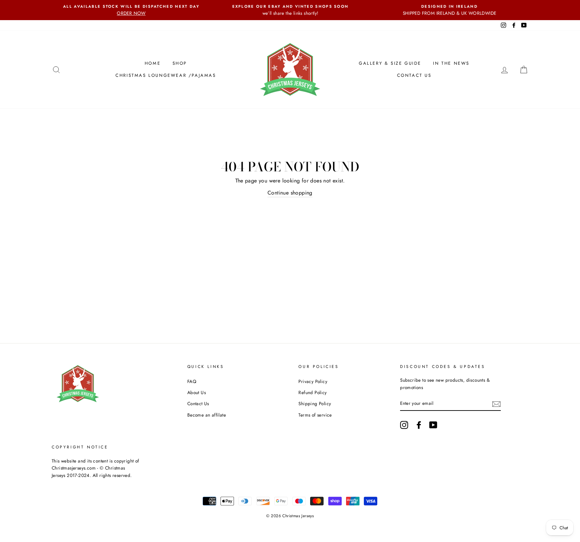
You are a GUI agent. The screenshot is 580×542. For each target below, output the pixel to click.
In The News (451, 63)
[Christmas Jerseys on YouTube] (433, 425)
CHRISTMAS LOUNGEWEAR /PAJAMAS (165, 75)
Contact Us (414, 75)
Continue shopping (290, 193)
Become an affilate (206, 415)
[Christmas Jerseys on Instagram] (404, 425)
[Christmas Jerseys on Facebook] (419, 425)
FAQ (191, 381)
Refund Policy (312, 392)
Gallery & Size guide (390, 63)
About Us (196, 392)
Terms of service (315, 415)
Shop (180, 63)
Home (152, 63)
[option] (131, 10)
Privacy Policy (312, 381)
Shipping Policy (314, 403)
